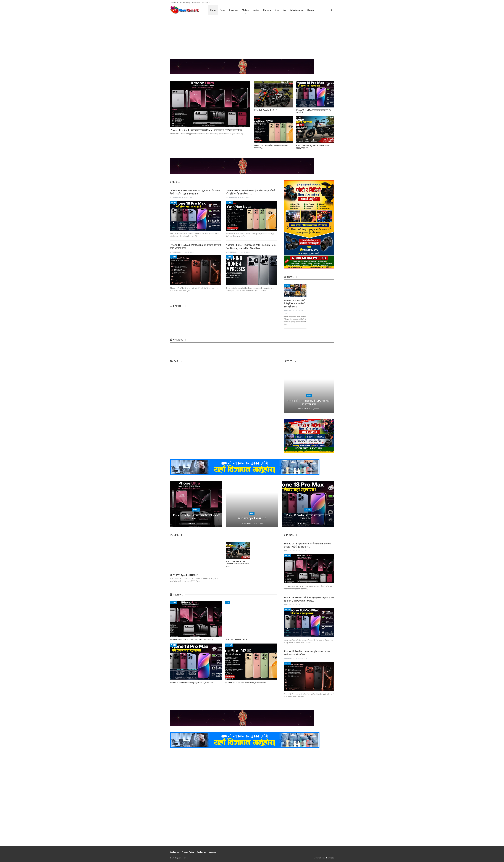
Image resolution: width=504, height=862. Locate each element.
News (222, 10)
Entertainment (296, 10)
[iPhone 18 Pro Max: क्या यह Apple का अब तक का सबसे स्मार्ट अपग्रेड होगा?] (195, 270)
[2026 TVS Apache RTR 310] (273, 94)
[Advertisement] (252, 35)
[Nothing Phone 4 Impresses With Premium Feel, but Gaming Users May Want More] (251, 270)
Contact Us (174, 3)
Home (213, 10)
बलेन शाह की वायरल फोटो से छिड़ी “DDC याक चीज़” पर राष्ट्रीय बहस (294, 303)
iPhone (173, 203)
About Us (205, 3)
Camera (267, 10)
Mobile (245, 10)
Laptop (256, 10)
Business (233, 10)
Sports (310, 10)
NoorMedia (330, 858)
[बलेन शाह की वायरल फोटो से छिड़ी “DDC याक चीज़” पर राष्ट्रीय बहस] (295, 290)
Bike (277, 10)
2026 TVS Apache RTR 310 (252, 518)
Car (284, 10)
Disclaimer (196, 3)
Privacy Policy (185, 3)
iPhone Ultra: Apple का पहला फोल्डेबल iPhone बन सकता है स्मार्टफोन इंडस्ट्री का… (207, 130)
